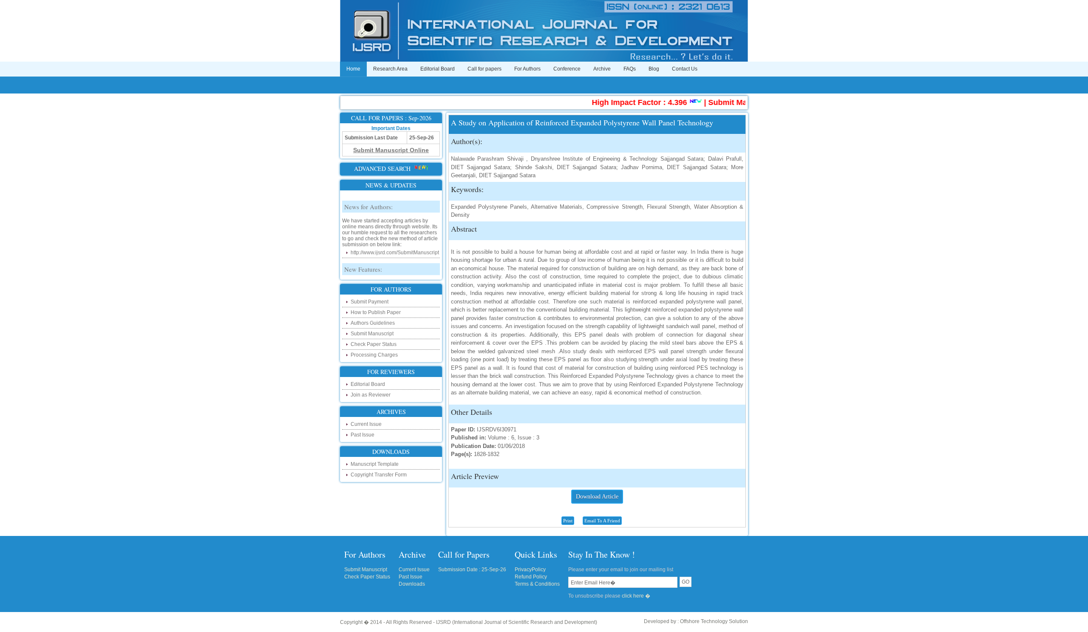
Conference (567, 69)
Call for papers (485, 69)
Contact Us (684, 69)
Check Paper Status (374, 344)
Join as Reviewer (371, 395)
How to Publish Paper (376, 312)
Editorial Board (437, 69)
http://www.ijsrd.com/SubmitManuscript (395, 244)
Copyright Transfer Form (379, 475)
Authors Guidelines (373, 323)
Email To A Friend (602, 520)
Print (567, 520)
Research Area (390, 69)
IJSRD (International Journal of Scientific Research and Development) (516, 622)
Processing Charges (374, 355)
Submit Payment (369, 302)
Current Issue (366, 424)
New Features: (363, 260)
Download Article (597, 496)
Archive (602, 69)
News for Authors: (368, 197)
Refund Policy (531, 577)
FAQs (629, 69)
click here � (636, 596)
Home (353, 69)
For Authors (527, 69)
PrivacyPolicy (530, 569)
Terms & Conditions (537, 584)
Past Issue (362, 435)
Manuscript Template (375, 464)
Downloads (412, 584)
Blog (654, 69)
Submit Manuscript (372, 334)
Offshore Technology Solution (714, 621)
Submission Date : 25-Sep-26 (472, 569)
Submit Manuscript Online (738, 102)
